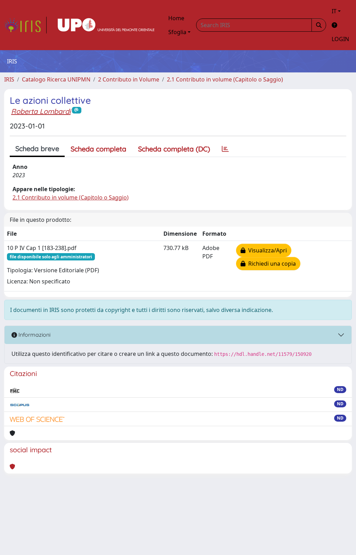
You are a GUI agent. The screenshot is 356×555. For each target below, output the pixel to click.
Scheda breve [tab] (37, 148)
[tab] (225, 149)
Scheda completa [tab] (98, 148)
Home (176, 18)
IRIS (9, 79)
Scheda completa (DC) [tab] (174, 148)
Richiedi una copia (270, 263)
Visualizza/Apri (266, 250)
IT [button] (334, 11)
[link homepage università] (106, 25)
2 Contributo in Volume (128, 79)
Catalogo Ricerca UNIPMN (56, 79)
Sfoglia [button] (177, 32)
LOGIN (340, 39)
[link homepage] (25, 25)
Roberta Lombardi (41, 111)
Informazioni (33, 334)
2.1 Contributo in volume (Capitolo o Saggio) (225, 79)
